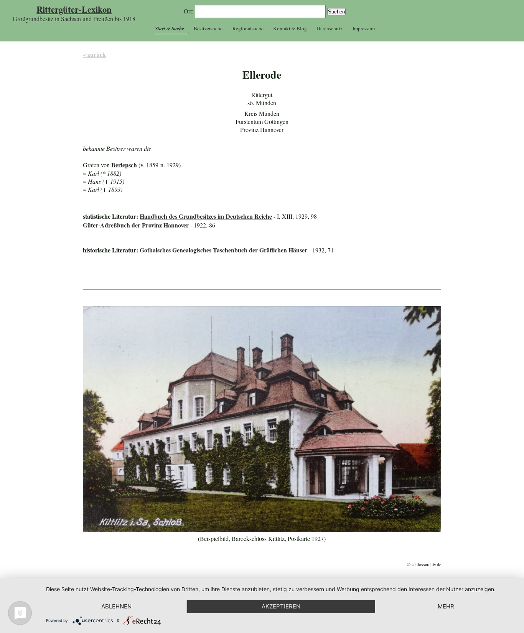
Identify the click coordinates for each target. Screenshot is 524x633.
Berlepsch (124, 164)
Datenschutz (329, 28)
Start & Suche (169, 28)
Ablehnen (116, 606)
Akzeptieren (281, 606)
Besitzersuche (208, 28)
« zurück (94, 54)
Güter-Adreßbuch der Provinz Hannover (136, 225)
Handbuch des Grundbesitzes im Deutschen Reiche (206, 216)
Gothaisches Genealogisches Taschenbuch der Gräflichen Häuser (223, 250)
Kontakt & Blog (290, 28)
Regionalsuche (248, 28)
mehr (446, 606)
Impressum (364, 28)
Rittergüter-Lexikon (74, 9)
